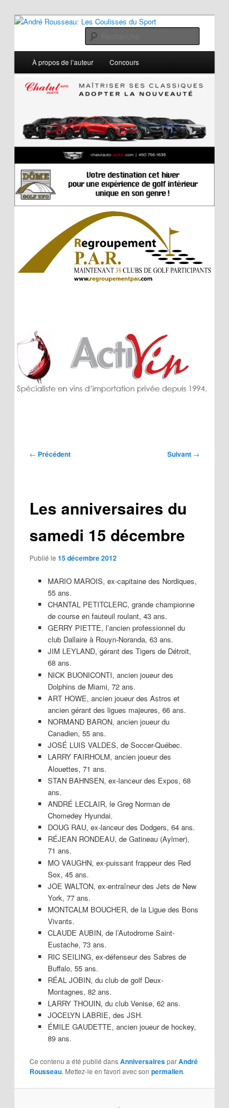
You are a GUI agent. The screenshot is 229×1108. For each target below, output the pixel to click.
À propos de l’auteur (62, 62)
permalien (167, 1071)
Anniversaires (142, 1061)
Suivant (183, 454)
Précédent (50, 454)
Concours (124, 62)
